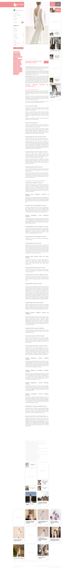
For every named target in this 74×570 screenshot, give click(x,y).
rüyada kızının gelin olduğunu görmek (31, 445)
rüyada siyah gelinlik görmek (42, 448)
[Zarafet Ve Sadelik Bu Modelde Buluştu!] (18, 535)
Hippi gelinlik (15, 55)
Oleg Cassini (39, 524)
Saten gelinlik (15, 54)
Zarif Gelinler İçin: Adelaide (41, 558)
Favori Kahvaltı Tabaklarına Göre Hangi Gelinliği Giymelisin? (57, 56)
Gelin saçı (19, 54)
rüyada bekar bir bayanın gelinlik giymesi (31, 455)
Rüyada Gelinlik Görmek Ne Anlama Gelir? (33, 61)
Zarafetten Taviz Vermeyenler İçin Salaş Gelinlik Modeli (57, 80)
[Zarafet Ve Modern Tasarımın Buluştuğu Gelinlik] (55, 517)
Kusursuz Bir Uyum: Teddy (30, 504)
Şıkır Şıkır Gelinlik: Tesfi (55, 50)
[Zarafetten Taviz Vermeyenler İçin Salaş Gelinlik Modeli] (51, 80)
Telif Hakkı (15, 18)
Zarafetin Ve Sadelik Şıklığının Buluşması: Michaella (30, 522)
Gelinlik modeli (19, 67)
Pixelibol (56, 567)
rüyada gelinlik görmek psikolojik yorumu (31, 460)
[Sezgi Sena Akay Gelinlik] (27, 465)
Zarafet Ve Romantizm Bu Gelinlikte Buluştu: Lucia (42, 503)
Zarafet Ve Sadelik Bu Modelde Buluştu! (18, 540)
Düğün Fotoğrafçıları (17, 15)
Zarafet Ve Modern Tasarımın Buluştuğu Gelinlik (54, 522)
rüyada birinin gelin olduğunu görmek (31, 448)
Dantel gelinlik (15, 70)
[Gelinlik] (18, 4)
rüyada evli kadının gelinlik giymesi (42, 454)
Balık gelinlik (19, 63)
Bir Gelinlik (31, 64)
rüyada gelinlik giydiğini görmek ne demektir (32, 453)
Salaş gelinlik (15, 62)
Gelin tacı (19, 55)
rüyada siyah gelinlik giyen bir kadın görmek (32, 449)
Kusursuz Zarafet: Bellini (45, 488)
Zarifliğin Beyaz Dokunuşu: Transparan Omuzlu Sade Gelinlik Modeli (42, 539)
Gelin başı (20, 59)
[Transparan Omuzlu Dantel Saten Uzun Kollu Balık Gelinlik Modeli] (55, 535)
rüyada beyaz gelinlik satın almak (30, 452)
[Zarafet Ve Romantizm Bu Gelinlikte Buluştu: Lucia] (43, 500)
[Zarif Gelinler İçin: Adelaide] (43, 552)
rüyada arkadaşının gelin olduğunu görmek (32, 446)
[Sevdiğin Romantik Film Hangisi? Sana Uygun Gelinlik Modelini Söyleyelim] (39, 482)
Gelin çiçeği (19, 62)
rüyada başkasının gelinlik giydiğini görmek (32, 456)
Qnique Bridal (52, 524)
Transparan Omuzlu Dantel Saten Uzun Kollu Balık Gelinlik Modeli (55, 539)
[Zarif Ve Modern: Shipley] (18, 552)
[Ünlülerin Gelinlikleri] (52, 10)
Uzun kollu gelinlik (16, 74)
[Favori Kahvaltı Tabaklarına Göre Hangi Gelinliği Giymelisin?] (51, 57)
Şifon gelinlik (15, 67)
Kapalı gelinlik (15, 63)
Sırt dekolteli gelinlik (16, 59)
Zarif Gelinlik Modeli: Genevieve (54, 97)
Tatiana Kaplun (28, 524)
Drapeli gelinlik (20, 71)
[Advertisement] (37, 52)
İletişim (15, 19)
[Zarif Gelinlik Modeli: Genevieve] (55, 92)
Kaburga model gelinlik (16, 66)
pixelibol (19, 567)
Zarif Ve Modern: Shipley (19, 558)
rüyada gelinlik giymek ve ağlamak (30, 454)
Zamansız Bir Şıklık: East (33, 488)
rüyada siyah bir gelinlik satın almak (31, 450)
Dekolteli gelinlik (16, 58)
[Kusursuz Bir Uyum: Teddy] (30, 500)
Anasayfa (15, 12)
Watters (39, 559)
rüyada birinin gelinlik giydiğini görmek (31, 459)
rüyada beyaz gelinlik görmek (43, 451)
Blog (15, 16)
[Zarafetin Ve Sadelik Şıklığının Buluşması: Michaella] (30, 517)
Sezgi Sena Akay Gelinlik (32, 464)
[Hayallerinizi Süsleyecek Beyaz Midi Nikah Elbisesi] (43, 517)
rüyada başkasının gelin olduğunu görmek (32, 447)
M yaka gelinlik (15, 71)
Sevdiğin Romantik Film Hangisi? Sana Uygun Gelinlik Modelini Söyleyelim (45, 482)
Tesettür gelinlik (20, 70)
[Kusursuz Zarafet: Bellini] (39, 489)
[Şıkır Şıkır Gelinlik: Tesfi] (55, 45)
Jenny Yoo (15, 559)
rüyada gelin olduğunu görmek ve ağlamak (32, 444)
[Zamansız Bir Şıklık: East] (27, 488)
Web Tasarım (15, 567)
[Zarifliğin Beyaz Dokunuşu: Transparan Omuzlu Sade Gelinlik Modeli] (43, 535)
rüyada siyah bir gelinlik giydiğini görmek (31, 451)
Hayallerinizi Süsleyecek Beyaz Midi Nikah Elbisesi (43, 522)
